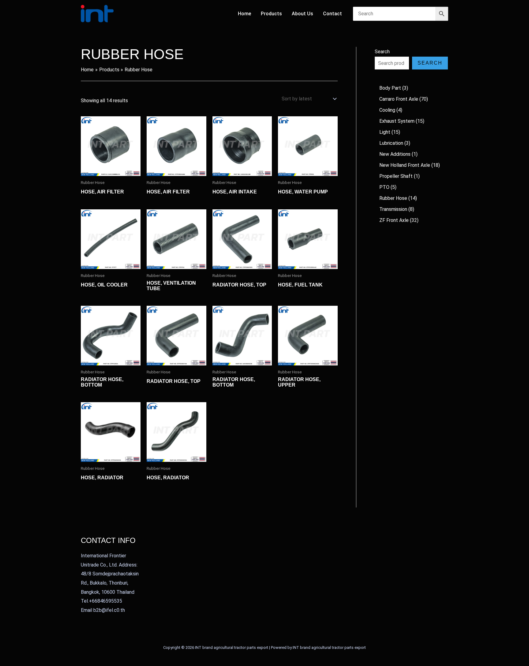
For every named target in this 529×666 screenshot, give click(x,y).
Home (244, 14)
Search (382, 51)
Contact (332, 14)
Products (271, 14)
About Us (302, 14)
